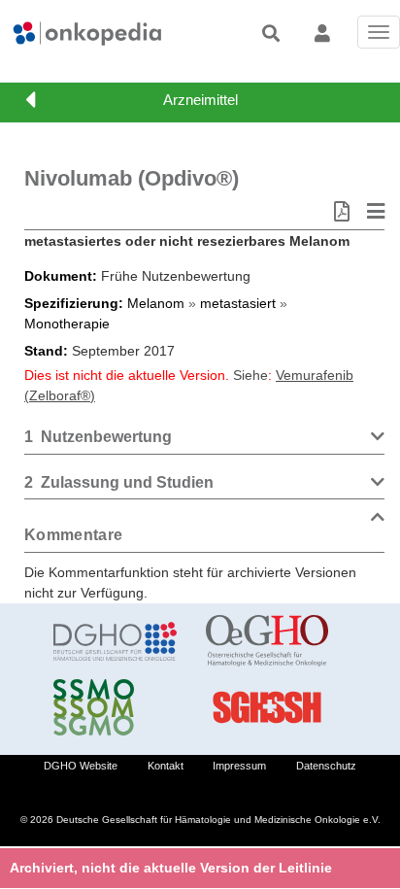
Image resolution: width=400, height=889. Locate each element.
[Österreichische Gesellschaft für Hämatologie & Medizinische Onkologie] (267, 641)
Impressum (239, 765)
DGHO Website (80, 765)
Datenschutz (326, 765)
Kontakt (165, 765)
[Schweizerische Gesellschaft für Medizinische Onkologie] (115, 707)
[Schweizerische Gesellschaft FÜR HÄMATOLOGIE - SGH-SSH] (267, 707)
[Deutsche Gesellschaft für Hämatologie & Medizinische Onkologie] (115, 641)
